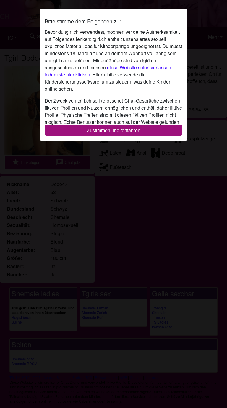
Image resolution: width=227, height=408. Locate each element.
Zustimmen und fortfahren (113, 130)
